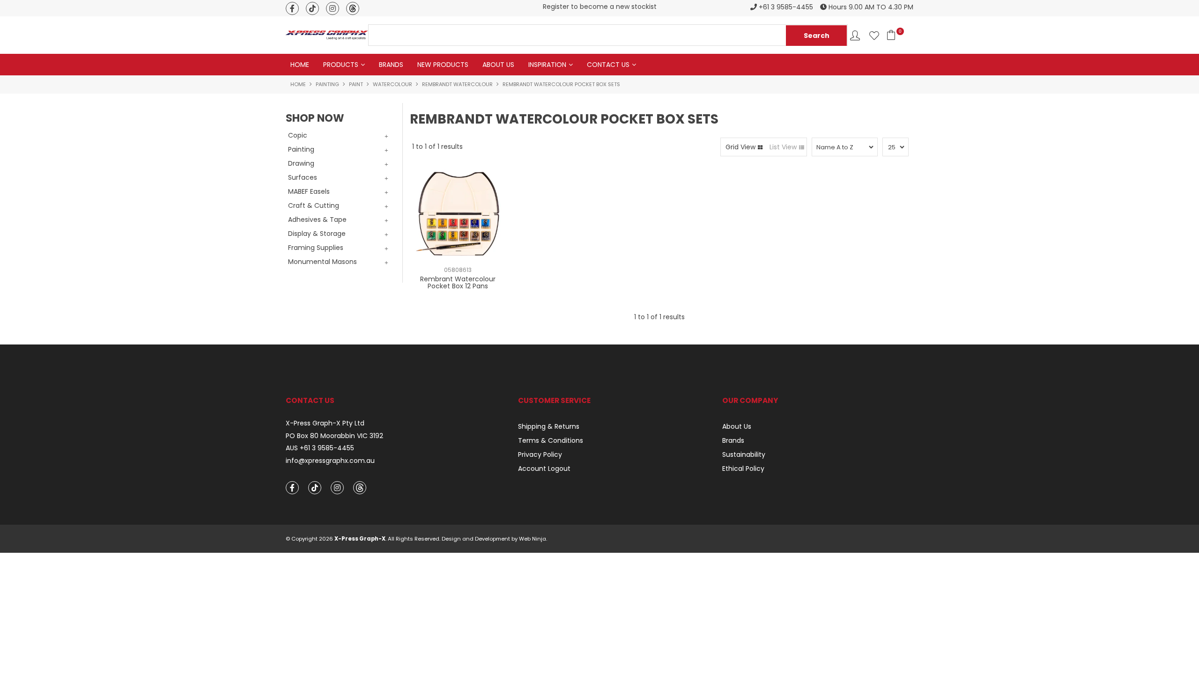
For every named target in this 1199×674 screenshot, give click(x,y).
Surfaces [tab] (302, 177)
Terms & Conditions (550, 440)
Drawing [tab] (301, 163)
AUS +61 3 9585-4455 (320, 448)
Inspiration (547, 64)
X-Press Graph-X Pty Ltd (325, 423)
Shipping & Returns (548, 426)
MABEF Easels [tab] (309, 191)
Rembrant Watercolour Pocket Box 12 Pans (458, 282)
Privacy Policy (540, 454)
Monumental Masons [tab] (322, 261)
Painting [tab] (301, 149)
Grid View (740, 147)
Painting (327, 84)
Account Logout (544, 468)
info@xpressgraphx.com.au (330, 461)
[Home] (327, 34)
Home (299, 64)
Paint (356, 84)
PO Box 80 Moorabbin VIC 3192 (334, 436)
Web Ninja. (533, 538)
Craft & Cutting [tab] (313, 205)
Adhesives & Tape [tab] (317, 219)
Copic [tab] (297, 135)
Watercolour (392, 84)
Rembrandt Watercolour (457, 84)
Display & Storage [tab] (317, 233)
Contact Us (608, 64)
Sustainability (743, 454)
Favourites (874, 35)
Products (340, 64)
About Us (498, 64)
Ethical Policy (743, 468)
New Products (442, 64)
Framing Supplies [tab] (315, 247)
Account (855, 35)
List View (783, 147)
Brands (391, 64)
